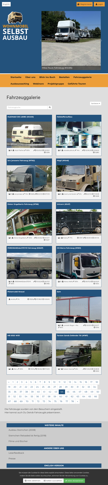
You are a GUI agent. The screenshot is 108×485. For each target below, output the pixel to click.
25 (43, 387)
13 (70, 382)
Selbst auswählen (54, 480)
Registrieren (86, 4)
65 (90, 396)
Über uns (30, 77)
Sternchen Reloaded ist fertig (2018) (27, 435)
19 (9, 387)
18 (97, 382)
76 (61, 401)
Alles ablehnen (33, 480)
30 (72, 387)
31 (78, 387)
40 (38, 392)
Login (100, 4)
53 (20, 396)
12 (65, 382)
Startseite (16, 77)
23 (31, 387)
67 (9, 401)
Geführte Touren (77, 84)
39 (32, 392)
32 (83, 387)
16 (86, 382)
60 (60, 396)
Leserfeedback (16, 453)
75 (55, 401)
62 (72, 396)
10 (54, 382)
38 (26, 392)
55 (32, 396)
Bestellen (64, 77)
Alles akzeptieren (75, 480)
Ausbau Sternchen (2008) (22, 430)
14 (75, 382)
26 (49, 387)
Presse (12, 458)
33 (89, 387)
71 (33, 401)
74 (49, 401)
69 (21, 401)
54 (26, 396)
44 (61, 392)
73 (44, 401)
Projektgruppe (56, 84)
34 (94, 387)
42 (50, 392)
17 (91, 382)
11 (59, 382)
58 (49, 396)
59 (55, 396)
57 (43, 396)
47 (80, 392)
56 (37, 396)
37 (21, 392)
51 (9, 396)
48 (85, 392)
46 (74, 392)
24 (37, 387)
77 (67, 401)
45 (68, 392)
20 (15, 387)
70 (27, 401)
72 (38, 401)
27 (54, 387)
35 (9, 392)
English (6, 4)
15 (81, 382)
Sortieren (95, 103)
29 (66, 387)
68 (15, 401)
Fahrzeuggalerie (82, 77)
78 (72, 401)
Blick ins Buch (47, 77)
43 (56, 392)
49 (91, 392)
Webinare (38, 84)
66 (95, 396)
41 (44, 392)
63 (78, 396)
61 (66, 396)
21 (20, 387)
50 (98, 392)
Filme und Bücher (18, 441)
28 (60, 387)
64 (83, 396)
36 (15, 392)
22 (26, 387)
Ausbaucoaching (20, 84)
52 (14, 396)
